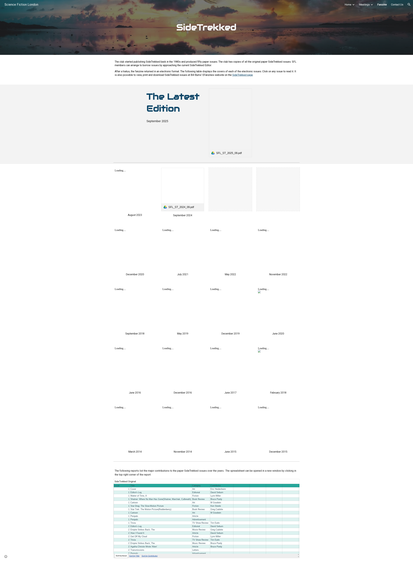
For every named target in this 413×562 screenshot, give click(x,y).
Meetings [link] (364, 4)
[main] (206, 27)
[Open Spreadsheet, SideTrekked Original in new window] (293, 483)
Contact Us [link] (397, 4)
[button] (409, 4)
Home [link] (348, 4)
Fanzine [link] (382, 4)
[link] (230, 122)
